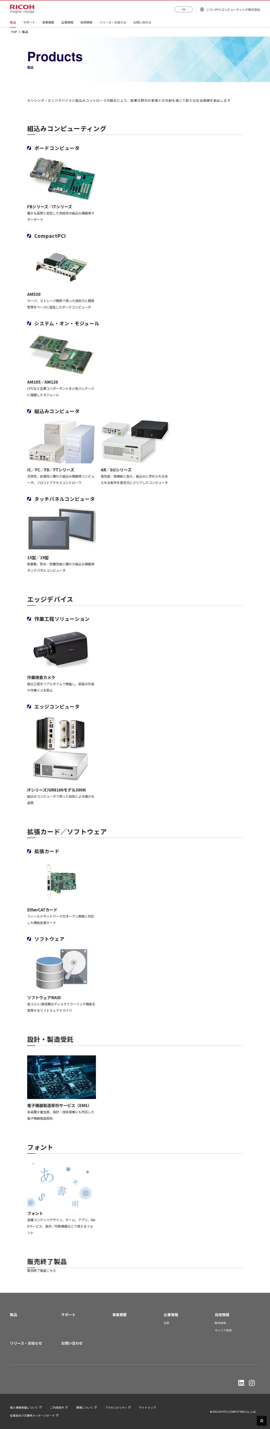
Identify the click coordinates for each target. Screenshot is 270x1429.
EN (183, 9)
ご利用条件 (57, 1407)
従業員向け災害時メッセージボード (32, 1415)
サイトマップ (147, 1407)
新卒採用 (220, 1323)
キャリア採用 (223, 1330)
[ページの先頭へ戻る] (262, 1420)
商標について (84, 1407)
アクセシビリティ (116, 1407)
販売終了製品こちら (41, 1270)
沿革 (166, 1323)
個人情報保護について (24, 1407)
